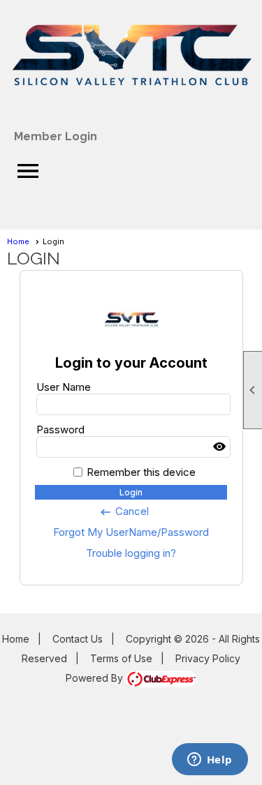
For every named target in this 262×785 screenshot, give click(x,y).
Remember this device (141, 472)
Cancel (124, 511)
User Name (63, 387)
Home (18, 241)
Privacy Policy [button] (207, 658)
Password (60, 429)
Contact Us (77, 639)
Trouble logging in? (131, 553)
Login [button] (131, 492)
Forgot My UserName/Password (131, 532)
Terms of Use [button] (121, 658)
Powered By (96, 678)
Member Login (55, 136)
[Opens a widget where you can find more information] (209, 760)
